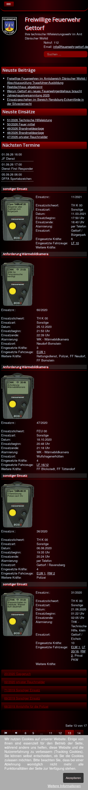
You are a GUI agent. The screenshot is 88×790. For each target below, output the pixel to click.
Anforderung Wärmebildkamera (25, 254)
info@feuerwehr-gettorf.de (70, 46)
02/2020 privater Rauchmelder (24, 682)
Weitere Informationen (64, 786)
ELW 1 (41, 352)
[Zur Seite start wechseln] (6, 733)
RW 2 (51, 573)
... (41, 733)
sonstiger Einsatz (15, 189)
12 (60, 733)
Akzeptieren (73, 778)
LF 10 (75, 243)
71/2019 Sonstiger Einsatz (22, 690)
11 (50, 733)
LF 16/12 (43, 464)
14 (78, 733)
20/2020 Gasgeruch (17, 673)
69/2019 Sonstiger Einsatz (22, 698)
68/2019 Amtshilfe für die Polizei (26, 706)
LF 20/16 (78, 649)
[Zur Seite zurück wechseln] (16, 733)
